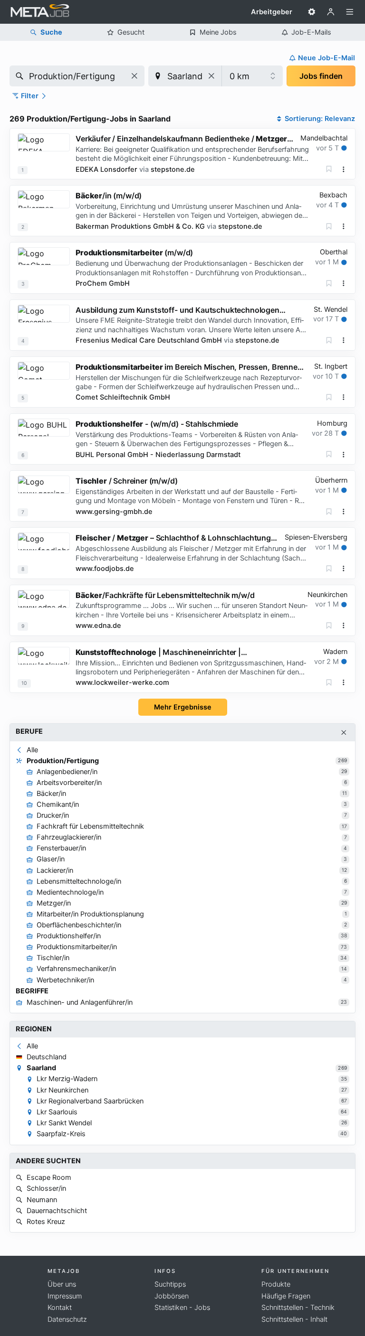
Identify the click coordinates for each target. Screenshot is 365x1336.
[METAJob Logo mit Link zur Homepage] (40, 12)
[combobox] (77, 75)
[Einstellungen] (311, 11)
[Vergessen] (329, 169)
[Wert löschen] (134, 76)
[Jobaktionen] (343, 169)
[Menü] (349, 11)
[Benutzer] (330, 11)
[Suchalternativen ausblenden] (344, 732)
